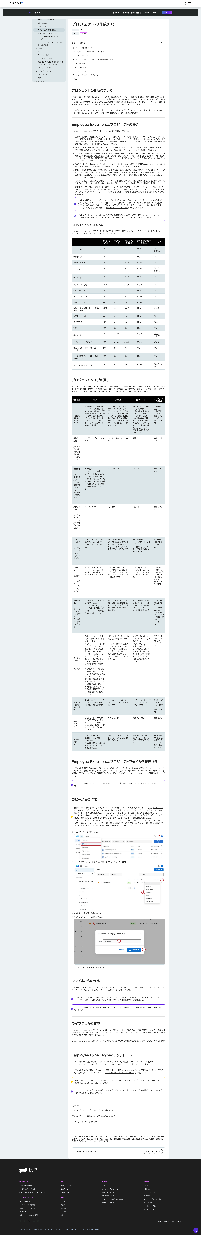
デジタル (63, 1212)
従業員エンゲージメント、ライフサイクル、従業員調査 (51, 44)
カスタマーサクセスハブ (110, 1189)
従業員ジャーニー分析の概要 (117, 208)
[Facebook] (25, 1221)
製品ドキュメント (108, 1192)
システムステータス (108, 1202)
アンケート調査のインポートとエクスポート (136, 1007)
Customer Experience (45, 20)
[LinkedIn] (34, 1221)
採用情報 (147, 1196)
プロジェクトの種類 (146, 773)
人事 (62, 1215)
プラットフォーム (150, 1192)
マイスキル (115, 12)
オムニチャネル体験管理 (27, 1205)
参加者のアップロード (127, 150)
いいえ (157, 1151)
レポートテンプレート (81, 302)
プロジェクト (42, 26)
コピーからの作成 (79, 63)
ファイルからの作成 (79, 67)
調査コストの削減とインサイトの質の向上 (33, 1192)
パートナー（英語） (150, 1206)
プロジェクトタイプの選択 (82, 55)
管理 (39, 78)
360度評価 (22, 1212)
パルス (40, 48)
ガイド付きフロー (125, 783)
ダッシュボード (131, 141)
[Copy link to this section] (70, 90)
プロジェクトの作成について (82, 48)
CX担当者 (64, 1201)
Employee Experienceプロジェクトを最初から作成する (93, 59)
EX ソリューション (44, 68)
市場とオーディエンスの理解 (28, 1215)
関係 (95, 166)
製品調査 (63, 1208)
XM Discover (41, 81)
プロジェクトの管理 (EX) (48, 33)
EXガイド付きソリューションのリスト (119, 1073)
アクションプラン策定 (128, 139)
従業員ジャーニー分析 (45, 58)
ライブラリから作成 (79, 71)
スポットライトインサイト (83, 342)
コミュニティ (106, 1185)
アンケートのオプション (94, 810)
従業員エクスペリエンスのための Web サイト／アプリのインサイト (50, 63)
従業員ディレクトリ (44, 71)
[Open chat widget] (195, 1230)
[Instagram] (20, 1221)
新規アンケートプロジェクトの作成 (123, 768)
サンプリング (90, 183)
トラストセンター (150, 1209)
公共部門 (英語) (66, 1192)
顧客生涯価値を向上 (25, 1185)
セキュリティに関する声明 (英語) (67, 1229)
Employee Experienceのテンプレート (87, 75)
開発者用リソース (108, 1196)
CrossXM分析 (134, 217)
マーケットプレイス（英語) (153, 1199)
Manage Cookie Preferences (89, 1229)
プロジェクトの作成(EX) (47, 30)
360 (39, 52)
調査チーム (64, 1205)
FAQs (75, 79)
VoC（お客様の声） (25, 1201)
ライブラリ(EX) (146, 1041)
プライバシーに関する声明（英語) (30, 1229)
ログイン (167, 12)
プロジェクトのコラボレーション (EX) (50, 38)
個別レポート (122, 166)
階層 (92, 141)
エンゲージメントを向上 (27, 1189)
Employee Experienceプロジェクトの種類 (88, 51)
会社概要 (147, 1185)
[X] (29, 1221)
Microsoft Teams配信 (83, 365)
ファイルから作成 (110, 990)
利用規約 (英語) (49, 1229)
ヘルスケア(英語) (66, 1185)
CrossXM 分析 (43, 55)
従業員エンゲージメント (27, 1208)
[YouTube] (38, 1221)
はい (147, 1151)
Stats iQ (77, 335)
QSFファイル (120, 987)
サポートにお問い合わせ (132, 12)
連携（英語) (148, 1202)
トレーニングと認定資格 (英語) (112, 1199)
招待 (115, 150)
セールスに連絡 (150, 12)
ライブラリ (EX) (43, 74)
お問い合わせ (148, 1189)
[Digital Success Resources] (185, 3)
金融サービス (65, 1189)
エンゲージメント (41, 23)
